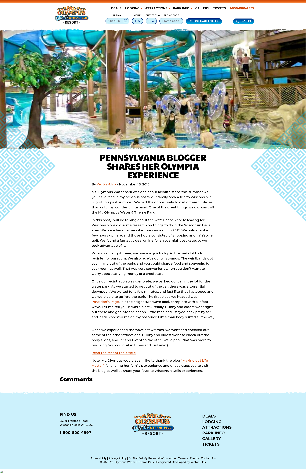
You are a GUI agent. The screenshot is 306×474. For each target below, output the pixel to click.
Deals (116, 8)
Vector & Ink (106, 184)
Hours (246, 21)
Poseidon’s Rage (105, 302)
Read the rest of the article (114, 353)
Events (194, 458)
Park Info (181, 8)
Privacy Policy (117, 458)
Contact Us (208, 458)
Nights (137, 15)
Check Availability (204, 21)
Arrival (117, 15)
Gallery (202, 8)
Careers (183, 458)
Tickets (219, 8)
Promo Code (171, 15)
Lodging (132, 8)
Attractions (156, 8)
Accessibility (98, 458)
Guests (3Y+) (151, 15)
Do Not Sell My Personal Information (152, 458)
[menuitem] (117, 8)
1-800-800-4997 (242, 8)
